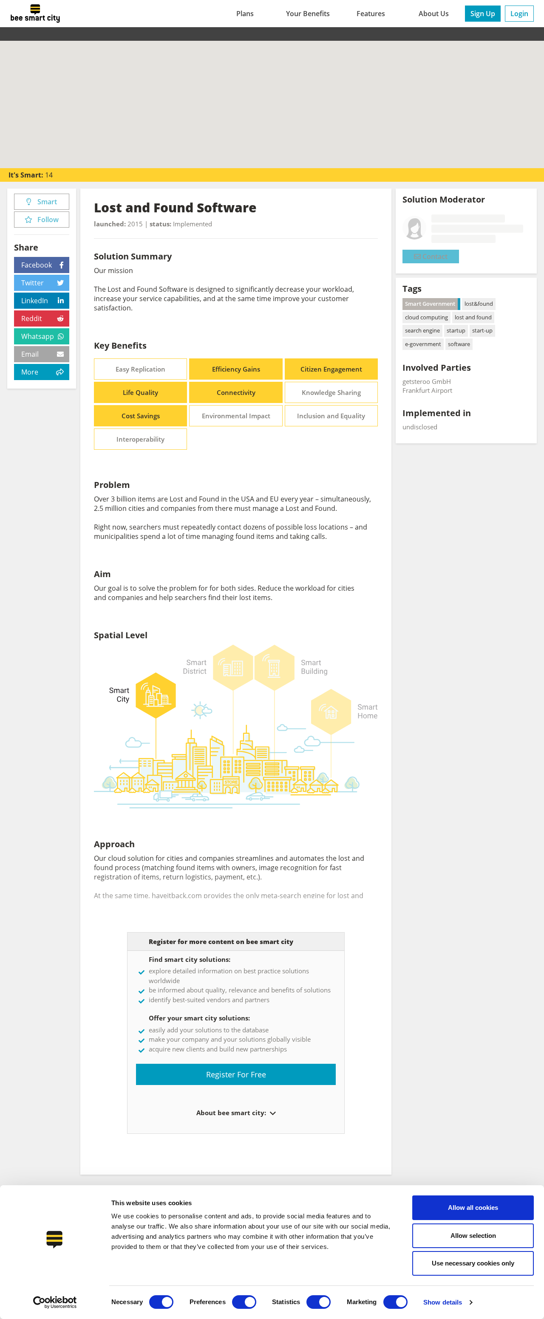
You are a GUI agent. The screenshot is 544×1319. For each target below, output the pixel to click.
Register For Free (236, 1074)
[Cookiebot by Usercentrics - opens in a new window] (55, 1302)
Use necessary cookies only (473, 1263)
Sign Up (482, 13)
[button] (272, 1113)
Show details (442, 1302)
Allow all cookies (473, 1207)
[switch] (244, 1302)
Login (519, 13)
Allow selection (473, 1235)
